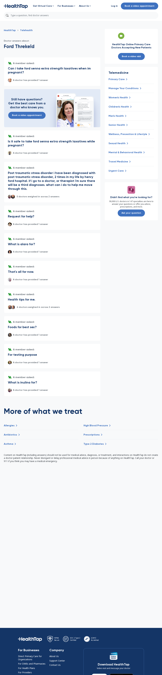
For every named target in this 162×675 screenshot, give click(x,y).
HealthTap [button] (10, 30)
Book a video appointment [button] (139, 6)
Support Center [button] (57, 660)
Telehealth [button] (26, 30)
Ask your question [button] (131, 213)
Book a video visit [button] (131, 56)
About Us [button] (54, 656)
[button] (16, 6)
